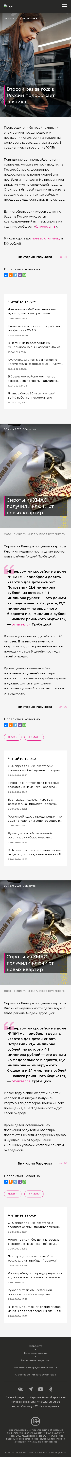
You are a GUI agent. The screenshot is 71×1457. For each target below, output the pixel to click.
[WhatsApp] (24, 275)
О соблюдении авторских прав (35, 1374)
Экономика (29, 18)
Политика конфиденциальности (35, 1367)
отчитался (21, 624)
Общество (29, 429)
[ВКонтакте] (6, 275)
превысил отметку (46, 238)
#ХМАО (34, 737)
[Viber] (20, 275)
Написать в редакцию (35, 1360)
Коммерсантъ (45, 226)
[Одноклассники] (11, 275)
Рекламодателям (35, 1353)
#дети (12, 737)
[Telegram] (15, 275)
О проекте (35, 1345)
